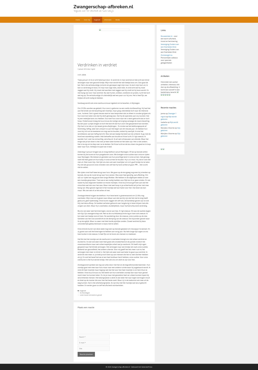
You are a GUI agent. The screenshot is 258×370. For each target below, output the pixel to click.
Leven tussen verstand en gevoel (91, 295)
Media (117, 20)
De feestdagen (85, 293)
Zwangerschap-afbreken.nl (103, 6)
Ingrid (163, 116)
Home (78, 20)
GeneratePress (146, 367)
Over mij (87, 20)
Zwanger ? (172, 113)
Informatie (107, 20)
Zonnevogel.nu (166, 55)
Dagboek (97, 20)
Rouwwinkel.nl (166, 36)
